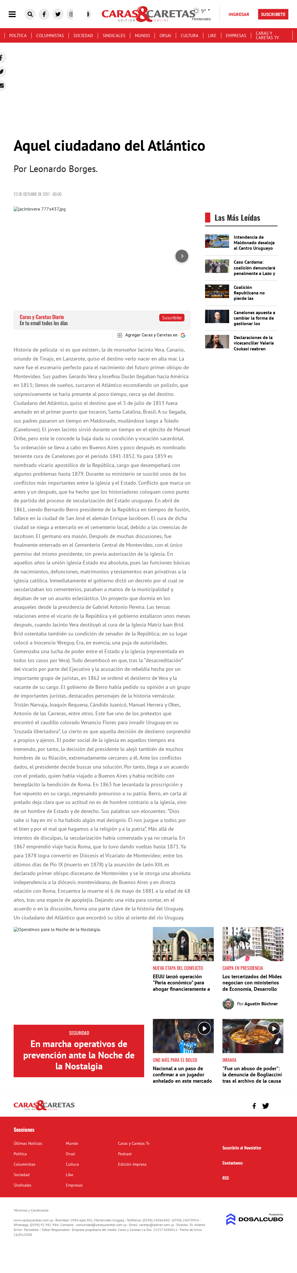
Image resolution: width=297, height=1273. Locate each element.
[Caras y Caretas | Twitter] (58, 14)
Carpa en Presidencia (242, 967)
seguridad (79, 1032)
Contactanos (232, 1163)
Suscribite (172, 317)
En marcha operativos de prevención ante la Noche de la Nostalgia (79, 1054)
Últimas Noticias (28, 1143)
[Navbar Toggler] (16, 14)
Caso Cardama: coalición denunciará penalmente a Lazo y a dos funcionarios (254, 270)
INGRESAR (239, 14)
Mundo (142, 35)
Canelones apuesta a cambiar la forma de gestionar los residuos (254, 320)
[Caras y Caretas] (44, 1110)
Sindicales (114, 35)
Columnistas (50, 35)
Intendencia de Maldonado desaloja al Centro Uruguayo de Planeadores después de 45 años (254, 248)
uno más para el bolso (175, 1059)
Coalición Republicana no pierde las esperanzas (249, 295)
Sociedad (83, 35)
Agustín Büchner (261, 1003)
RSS (225, 1178)
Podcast (125, 1153)
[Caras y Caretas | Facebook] (44, 14)
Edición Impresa (132, 1164)
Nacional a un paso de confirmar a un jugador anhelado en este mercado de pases (182, 1078)
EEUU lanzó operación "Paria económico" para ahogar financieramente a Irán (181, 986)
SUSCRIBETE (273, 14)
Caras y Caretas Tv (267, 35)
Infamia (229, 1059)
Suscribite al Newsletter (241, 1148)
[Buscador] (30, 14)
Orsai (165, 35)
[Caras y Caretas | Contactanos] (276, 1105)
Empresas (236, 35)
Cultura (189, 35)
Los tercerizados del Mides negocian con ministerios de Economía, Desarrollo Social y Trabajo (252, 986)
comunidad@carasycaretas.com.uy (101, 1225)
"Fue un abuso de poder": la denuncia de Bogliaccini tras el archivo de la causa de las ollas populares (252, 1078)
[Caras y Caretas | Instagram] (71, 14)
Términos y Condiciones (31, 1210)
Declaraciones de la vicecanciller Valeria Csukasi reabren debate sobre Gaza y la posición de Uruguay (254, 351)
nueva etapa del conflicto (178, 967)
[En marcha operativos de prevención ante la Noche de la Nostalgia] (79, 976)
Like (212, 35)
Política (18, 35)
